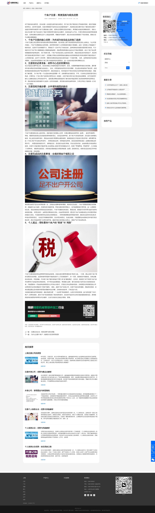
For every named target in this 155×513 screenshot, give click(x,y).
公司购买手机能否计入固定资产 (116, 89)
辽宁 (24, 497)
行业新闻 (66, 478)
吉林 (24, 499)
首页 (24, 3)
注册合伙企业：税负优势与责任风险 (42, 332)
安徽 (24, 486)
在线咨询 (120, 30)
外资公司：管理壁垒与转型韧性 (37, 390)
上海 (24, 478)
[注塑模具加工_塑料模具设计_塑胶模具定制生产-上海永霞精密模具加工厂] (13, 3)
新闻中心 (39, 3)
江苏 (24, 481)
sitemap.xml (78, 508)
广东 (24, 484)
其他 (33, 8)
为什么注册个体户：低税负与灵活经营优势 (45, 334)
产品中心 (31, 3)
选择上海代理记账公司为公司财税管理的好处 (117, 103)
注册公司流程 (38, 8)
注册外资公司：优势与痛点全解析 (38, 371)
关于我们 (46, 3)
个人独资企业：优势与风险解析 (37, 428)
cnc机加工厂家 (31, 503)
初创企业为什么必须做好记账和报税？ (116, 108)
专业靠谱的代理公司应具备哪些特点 (117, 99)
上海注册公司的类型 (33, 353)
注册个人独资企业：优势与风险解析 (39, 409)
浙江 (24, 489)
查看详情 (43, 366)
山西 (24, 494)
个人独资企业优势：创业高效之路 (38, 446)
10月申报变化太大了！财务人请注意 (117, 85)
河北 (24, 492)
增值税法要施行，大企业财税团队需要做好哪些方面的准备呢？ (117, 94)
